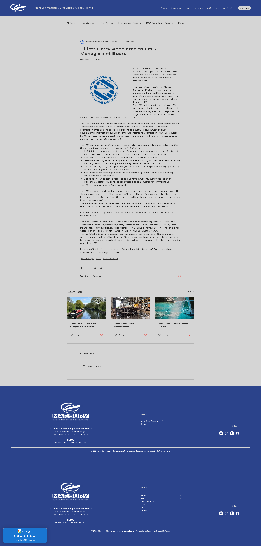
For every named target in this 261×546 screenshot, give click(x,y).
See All (191, 291)
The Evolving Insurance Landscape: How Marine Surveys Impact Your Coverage (127, 325)
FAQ (143, 504)
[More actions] (179, 41)
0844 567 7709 (80, 522)
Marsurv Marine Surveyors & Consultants (64, 7)
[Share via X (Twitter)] (88, 268)
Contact (144, 510)
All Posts (71, 23)
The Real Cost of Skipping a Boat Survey (83, 325)
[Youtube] (221, 433)
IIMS (98, 258)
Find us (234, 426)
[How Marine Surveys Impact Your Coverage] (130, 308)
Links (144, 414)
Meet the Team (147, 501)
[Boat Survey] (86, 308)
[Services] (179, 498)
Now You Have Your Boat (173, 325)
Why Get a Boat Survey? (152, 421)
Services (145, 498)
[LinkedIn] (232, 433)
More (181, 23)
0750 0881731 (64, 522)
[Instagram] (227, 433)
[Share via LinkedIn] (95, 268)
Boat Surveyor (88, 23)
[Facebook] (237, 433)
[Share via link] (101, 268)
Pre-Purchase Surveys (129, 23)
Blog (143, 507)
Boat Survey (107, 23)
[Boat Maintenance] (174, 308)
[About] (179, 495)
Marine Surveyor (110, 258)
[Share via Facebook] (81, 268)
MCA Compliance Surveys (159, 23)
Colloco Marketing (163, 451)
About (144, 495)
